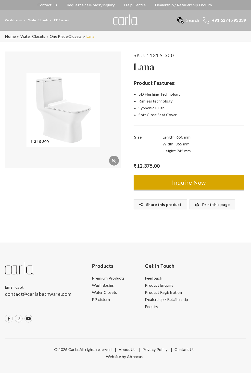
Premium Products (108, 278)
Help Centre (135, 4)
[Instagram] (19, 318)
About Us (129, 349)
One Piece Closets (66, 36)
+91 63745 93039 (229, 20)
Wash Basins (14, 20)
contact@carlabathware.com (38, 294)
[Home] (19, 268)
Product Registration (163, 292)
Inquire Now (189, 182)
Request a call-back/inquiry (91, 4)
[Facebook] (9, 318)
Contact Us (47, 4)
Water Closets (38, 20)
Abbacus (135, 356)
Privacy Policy (157, 349)
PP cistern (61, 20)
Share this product (163, 204)
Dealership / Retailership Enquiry (183, 4)
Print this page (215, 204)
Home (10, 36)
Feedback (153, 278)
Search (192, 20)
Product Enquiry (159, 285)
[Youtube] (28, 318)
